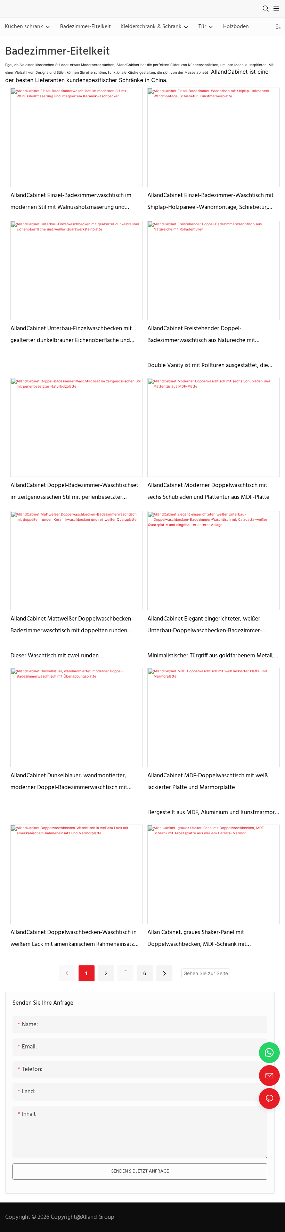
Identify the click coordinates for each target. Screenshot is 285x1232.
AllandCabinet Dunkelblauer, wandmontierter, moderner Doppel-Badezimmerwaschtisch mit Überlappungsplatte (68, 782)
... (125, 969)
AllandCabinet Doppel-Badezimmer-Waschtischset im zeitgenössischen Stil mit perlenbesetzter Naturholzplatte (74, 492)
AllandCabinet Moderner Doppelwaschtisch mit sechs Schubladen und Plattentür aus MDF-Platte (208, 491)
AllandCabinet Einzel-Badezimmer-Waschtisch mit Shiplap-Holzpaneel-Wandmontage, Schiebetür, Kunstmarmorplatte (210, 202)
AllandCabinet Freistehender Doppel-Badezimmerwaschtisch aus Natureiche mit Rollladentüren (201, 335)
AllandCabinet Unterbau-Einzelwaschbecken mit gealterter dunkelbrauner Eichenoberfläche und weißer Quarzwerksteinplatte (71, 335)
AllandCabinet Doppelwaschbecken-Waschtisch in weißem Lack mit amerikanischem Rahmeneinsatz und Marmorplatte (73, 939)
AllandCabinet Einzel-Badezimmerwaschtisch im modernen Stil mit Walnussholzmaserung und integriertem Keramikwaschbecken (70, 202)
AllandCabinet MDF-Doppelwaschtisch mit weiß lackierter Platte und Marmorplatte (207, 781)
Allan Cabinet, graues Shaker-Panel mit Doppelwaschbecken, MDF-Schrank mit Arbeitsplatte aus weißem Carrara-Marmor (200, 939)
